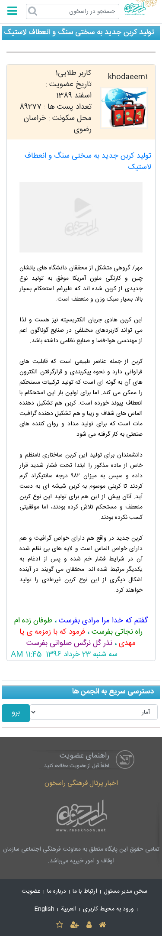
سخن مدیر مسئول (125, 891)
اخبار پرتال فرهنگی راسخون (81, 783)
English (44, 909)
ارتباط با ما (85, 891)
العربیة (68, 909)
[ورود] (89, 925)
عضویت (31, 891)
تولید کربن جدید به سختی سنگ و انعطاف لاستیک (88, 162)
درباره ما (56, 891)
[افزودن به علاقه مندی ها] (59, 925)
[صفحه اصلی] (102, 925)
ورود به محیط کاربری (108, 909)
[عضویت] (75, 925)
